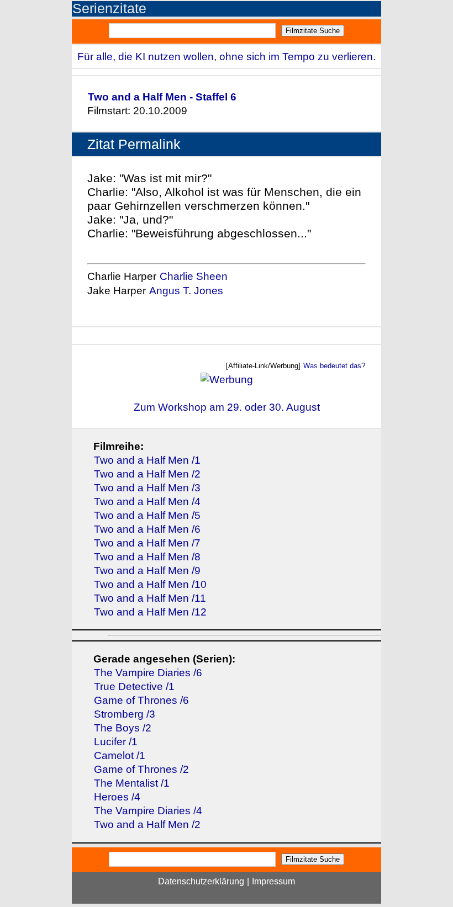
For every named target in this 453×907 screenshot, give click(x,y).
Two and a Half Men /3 (147, 488)
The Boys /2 (122, 728)
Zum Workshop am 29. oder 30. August (227, 407)
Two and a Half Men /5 (147, 515)
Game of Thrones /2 (141, 769)
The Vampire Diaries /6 (148, 672)
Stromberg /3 (124, 714)
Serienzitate (109, 8)
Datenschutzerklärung (201, 881)
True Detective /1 (134, 686)
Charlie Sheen (194, 276)
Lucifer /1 (116, 741)
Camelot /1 (119, 755)
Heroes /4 (117, 797)
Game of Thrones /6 (141, 700)
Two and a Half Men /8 (147, 557)
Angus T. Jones (186, 290)
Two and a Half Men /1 (147, 460)
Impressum (273, 881)
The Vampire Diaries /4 (148, 810)
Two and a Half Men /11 (150, 598)
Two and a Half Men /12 (150, 612)
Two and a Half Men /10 (150, 584)
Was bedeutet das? (334, 366)
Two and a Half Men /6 (147, 529)
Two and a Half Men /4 (147, 501)
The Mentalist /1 (132, 783)
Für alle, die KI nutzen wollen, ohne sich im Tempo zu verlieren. (226, 56)
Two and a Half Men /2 (147, 474)
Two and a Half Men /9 (147, 570)
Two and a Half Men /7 (147, 543)
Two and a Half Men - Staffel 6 (162, 97)
